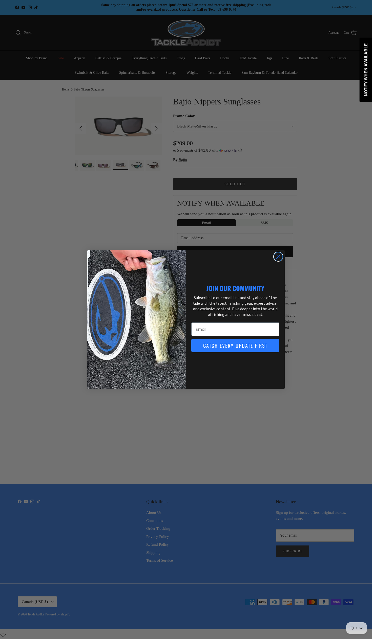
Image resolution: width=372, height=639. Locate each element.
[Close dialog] (278, 256)
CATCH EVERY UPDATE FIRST (235, 345)
